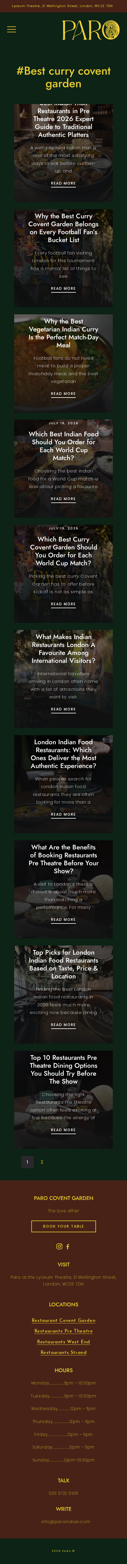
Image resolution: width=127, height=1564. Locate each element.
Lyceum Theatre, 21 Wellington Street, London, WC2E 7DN (62, 6)
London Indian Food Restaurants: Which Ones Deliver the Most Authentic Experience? (63, 753)
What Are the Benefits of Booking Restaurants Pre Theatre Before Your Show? (64, 859)
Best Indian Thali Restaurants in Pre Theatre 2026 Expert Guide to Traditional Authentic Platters (63, 118)
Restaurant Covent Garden (63, 1320)
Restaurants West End (63, 1342)
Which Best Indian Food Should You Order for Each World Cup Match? (64, 445)
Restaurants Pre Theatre (63, 1331)
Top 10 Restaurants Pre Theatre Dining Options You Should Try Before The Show (63, 1069)
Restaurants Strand (63, 1352)
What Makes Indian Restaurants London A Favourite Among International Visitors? (63, 648)
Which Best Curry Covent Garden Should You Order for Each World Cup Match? (63, 551)
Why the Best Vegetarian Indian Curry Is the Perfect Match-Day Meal (64, 333)
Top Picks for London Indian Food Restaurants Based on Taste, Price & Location (63, 964)
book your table (63, 1226)
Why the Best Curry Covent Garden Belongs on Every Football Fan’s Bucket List (63, 227)
